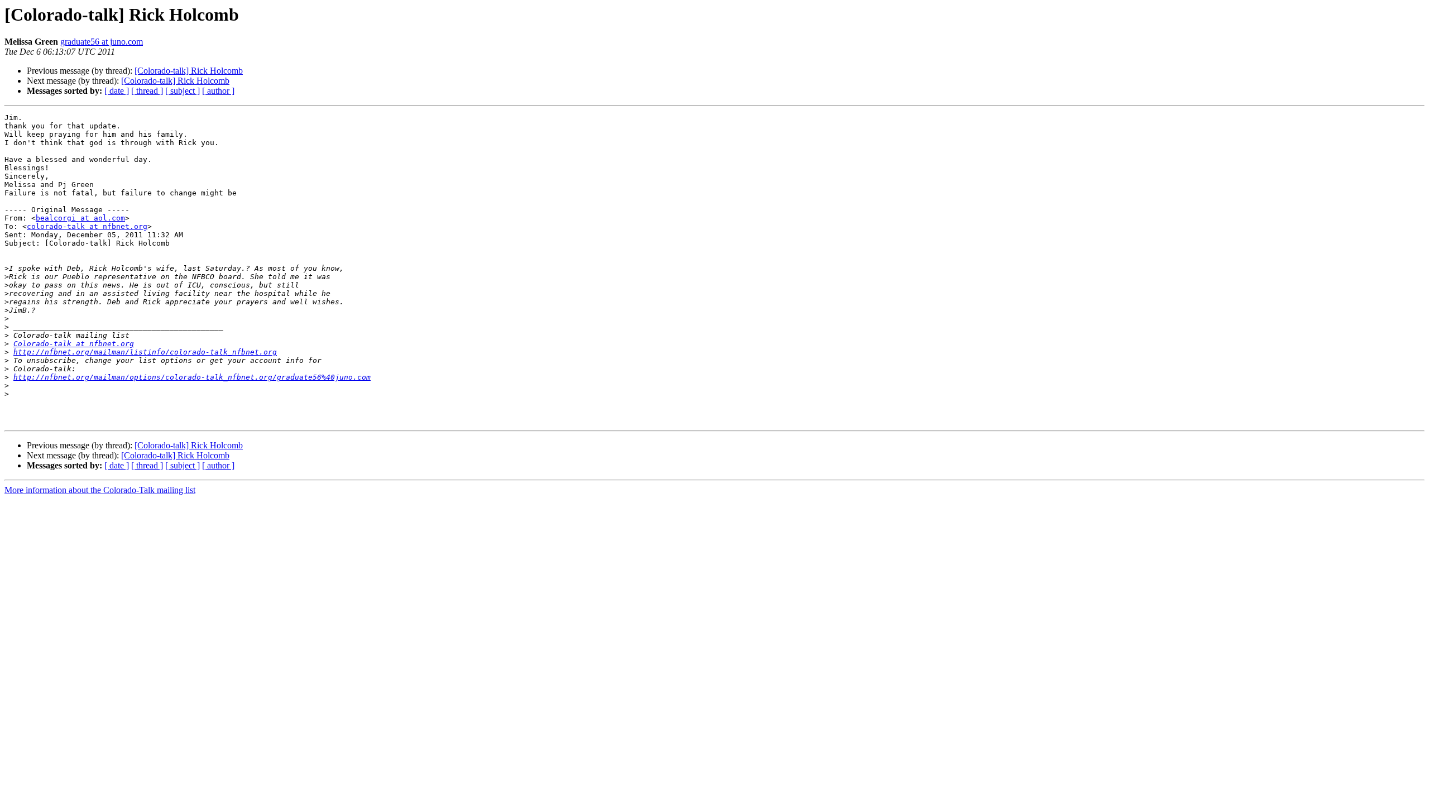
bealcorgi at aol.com (80, 218)
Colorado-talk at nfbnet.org (73, 343)
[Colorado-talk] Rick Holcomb (189, 70)
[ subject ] (182, 90)
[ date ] (116, 90)
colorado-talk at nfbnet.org (87, 226)
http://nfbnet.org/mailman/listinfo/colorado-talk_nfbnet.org (145, 352)
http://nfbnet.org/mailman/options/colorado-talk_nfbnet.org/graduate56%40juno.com (192, 377)
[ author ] (218, 90)
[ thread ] (147, 90)
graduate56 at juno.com (101, 41)
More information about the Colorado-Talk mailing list (99, 490)
